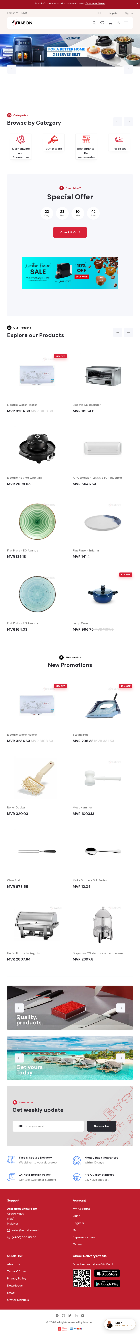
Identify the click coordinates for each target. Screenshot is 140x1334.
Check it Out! (70, 232)
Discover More (95, 3)
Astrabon (87, 1322)
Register (113, 13)
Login (76, 1216)
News (11, 1292)
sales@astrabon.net (25, 1230)
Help (99, 13)
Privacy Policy (16, 1278)
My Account (81, 1209)
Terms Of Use (16, 1271)
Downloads (15, 1285)
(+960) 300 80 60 (24, 1237)
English (11, 12)
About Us (13, 1264)
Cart (76, 1230)
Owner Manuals (18, 1300)
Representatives (84, 1237)
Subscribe (101, 1126)
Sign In (129, 13)
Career (77, 1244)
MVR (24, 12)
